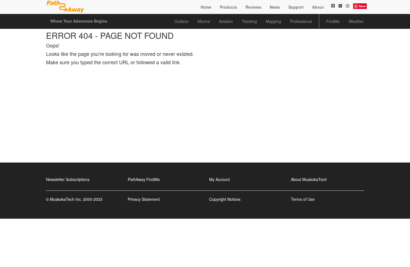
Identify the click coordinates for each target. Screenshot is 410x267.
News (275, 7)
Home (206, 7)
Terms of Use (303, 199)
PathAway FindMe (144, 179)
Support (296, 7)
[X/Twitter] (340, 5)
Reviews (253, 7)
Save (362, 6)
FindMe (333, 21)
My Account (219, 179)
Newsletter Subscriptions (68, 179)
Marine (204, 21)
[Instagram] (347, 5)
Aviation (226, 21)
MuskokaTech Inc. (66, 199)
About (318, 7)
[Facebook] (333, 5)
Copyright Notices (224, 199)
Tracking (249, 21)
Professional (301, 21)
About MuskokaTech (309, 179)
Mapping (273, 21)
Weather (356, 21)
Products (228, 7)
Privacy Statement (144, 199)
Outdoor (181, 21)
